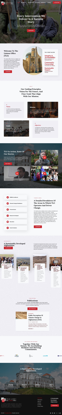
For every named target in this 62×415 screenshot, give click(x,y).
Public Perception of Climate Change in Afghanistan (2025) (35, 317)
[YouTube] (54, 413)
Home (18, 2)
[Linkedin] (52, 413)
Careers (49, 2)
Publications (40, 399)
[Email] (60, 413)
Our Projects (37, 2)
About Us (39, 401)
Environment (30, 313)
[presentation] (21, 315)
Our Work (39, 404)
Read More (31, 328)
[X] (56, 413)
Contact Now (56, 2)
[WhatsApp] (58, 413)
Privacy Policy (40, 406)
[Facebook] (50, 413)
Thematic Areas (31, 2)
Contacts (39, 403)
